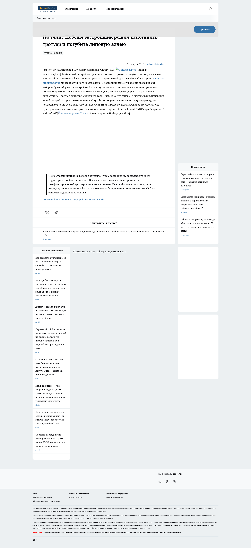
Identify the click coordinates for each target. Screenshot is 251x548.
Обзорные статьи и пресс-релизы (46, 501)
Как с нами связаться (114, 497)
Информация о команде (42, 497)
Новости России (114, 8)
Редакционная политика (79, 494)
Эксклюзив (71, 8)
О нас (35, 494)
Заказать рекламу (46, 18)
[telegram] (57, 212)
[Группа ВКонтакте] (159, 482)
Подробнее (108, 518)
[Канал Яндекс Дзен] (174, 482)
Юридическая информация (117, 494)
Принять (205, 29)
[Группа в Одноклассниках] (167, 482)
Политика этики (75, 497)
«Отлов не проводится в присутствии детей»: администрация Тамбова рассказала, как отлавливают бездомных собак (103, 235)
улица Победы (53, 52)
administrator (156, 64)
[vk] (47, 212)
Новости (91, 8)
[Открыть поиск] (210, 9)
